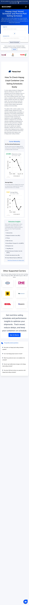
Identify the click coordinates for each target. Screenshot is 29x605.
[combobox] (14, 29)
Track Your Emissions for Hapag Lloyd (16, 260)
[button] (25, 602)
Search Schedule (14, 42)
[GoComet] (6, 6)
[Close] (18, 3)
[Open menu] (25, 6)
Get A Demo (14, 335)
